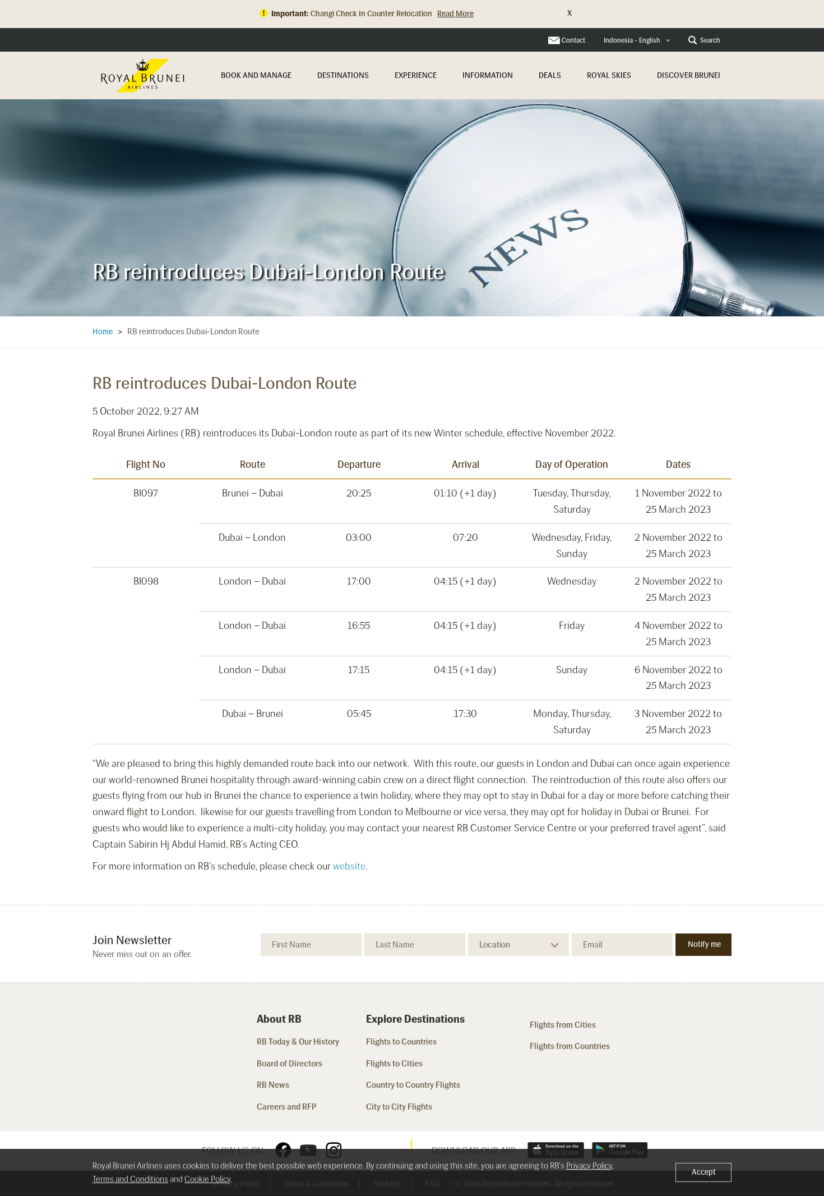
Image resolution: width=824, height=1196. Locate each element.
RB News (273, 1085)
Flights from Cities (563, 1025)
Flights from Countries (570, 1046)
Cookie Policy (207, 1179)
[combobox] (637, 40)
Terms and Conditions (130, 1179)
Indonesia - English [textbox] (632, 40)
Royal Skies (609, 75)
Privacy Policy (589, 1166)
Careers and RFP (287, 1107)
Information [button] (487, 75)
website (349, 866)
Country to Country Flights (414, 1085)
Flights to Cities (394, 1064)
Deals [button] (550, 75)
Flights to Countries (401, 1042)
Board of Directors (289, 1064)
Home (102, 332)
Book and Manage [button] (256, 75)
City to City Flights (400, 1107)
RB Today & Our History (298, 1042)
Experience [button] (416, 75)
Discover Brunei (688, 75)
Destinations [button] (343, 75)
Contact (573, 40)
